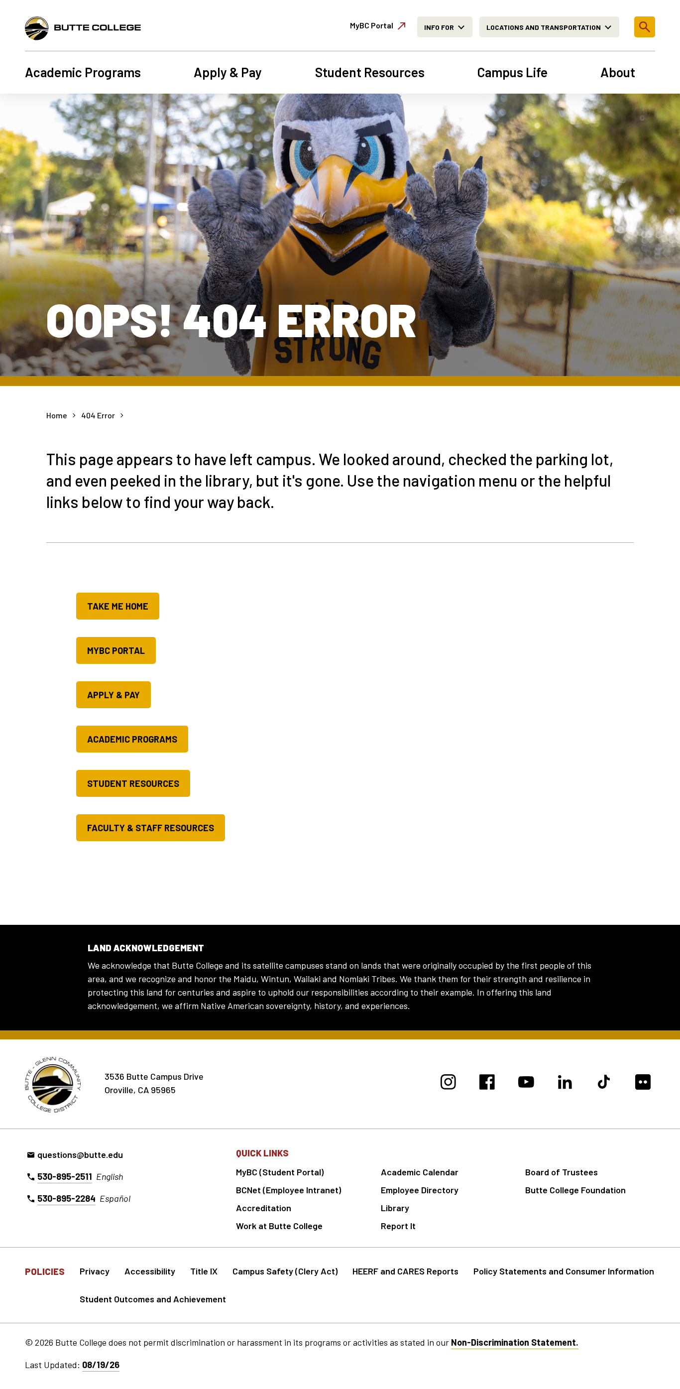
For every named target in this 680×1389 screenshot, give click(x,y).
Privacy (95, 1270)
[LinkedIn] (565, 1083)
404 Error (98, 415)
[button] (644, 26)
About (617, 72)
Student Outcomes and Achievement (153, 1298)
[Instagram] (448, 1083)
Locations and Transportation (543, 27)
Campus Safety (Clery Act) (285, 1270)
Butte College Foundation (575, 1189)
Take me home (117, 606)
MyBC (371, 25)
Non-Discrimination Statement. (514, 1342)
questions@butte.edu (80, 1154)
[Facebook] (487, 1083)
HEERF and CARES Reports (405, 1270)
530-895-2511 (64, 1176)
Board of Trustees (561, 1171)
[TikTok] (604, 1083)
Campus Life (512, 72)
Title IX (204, 1270)
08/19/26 (100, 1364)
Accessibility (149, 1270)
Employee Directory (419, 1189)
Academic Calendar (419, 1171)
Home (56, 415)
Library (395, 1207)
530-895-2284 (66, 1198)
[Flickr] (643, 1083)
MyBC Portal (116, 650)
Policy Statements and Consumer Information (563, 1270)
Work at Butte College (279, 1225)
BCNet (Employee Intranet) (288, 1189)
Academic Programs (83, 72)
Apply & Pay (228, 72)
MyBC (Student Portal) (280, 1171)
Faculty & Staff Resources (150, 827)
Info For (439, 27)
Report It (398, 1225)
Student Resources (370, 72)
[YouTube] (526, 1083)
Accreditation (263, 1207)
